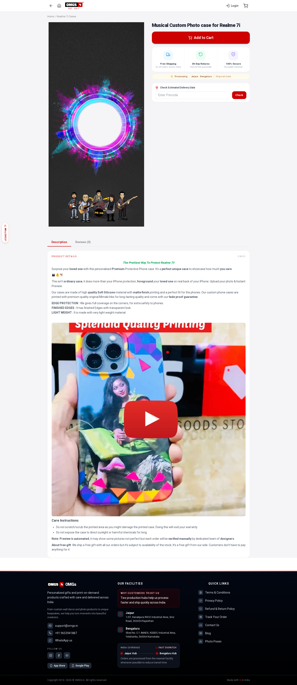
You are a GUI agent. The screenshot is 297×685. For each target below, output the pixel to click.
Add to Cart (204, 37)
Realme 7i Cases (66, 16)
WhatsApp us (63, 640)
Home (50, 16)
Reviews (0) (83, 242)
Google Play (82, 665)
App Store (59, 665)
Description (59, 242)
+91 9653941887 (66, 633)
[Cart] (246, 6)
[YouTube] (67, 655)
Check (239, 95)
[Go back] (51, 5)
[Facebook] (59, 655)
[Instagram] (50, 655)
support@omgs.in (66, 625)
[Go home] (59, 5)
